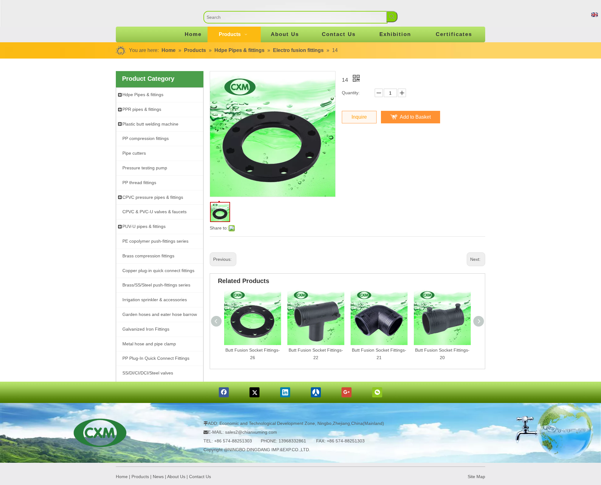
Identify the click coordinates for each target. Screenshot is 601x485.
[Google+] (347, 392)
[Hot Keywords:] (392, 16)
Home (122, 476)
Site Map (476, 476)
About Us (176, 476)
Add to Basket (415, 117)
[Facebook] (224, 392)
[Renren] (316, 392)
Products (140, 476)
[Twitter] (254, 392)
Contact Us (200, 476)
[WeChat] (377, 392)
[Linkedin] (285, 392)
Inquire (359, 117)
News (158, 476)
